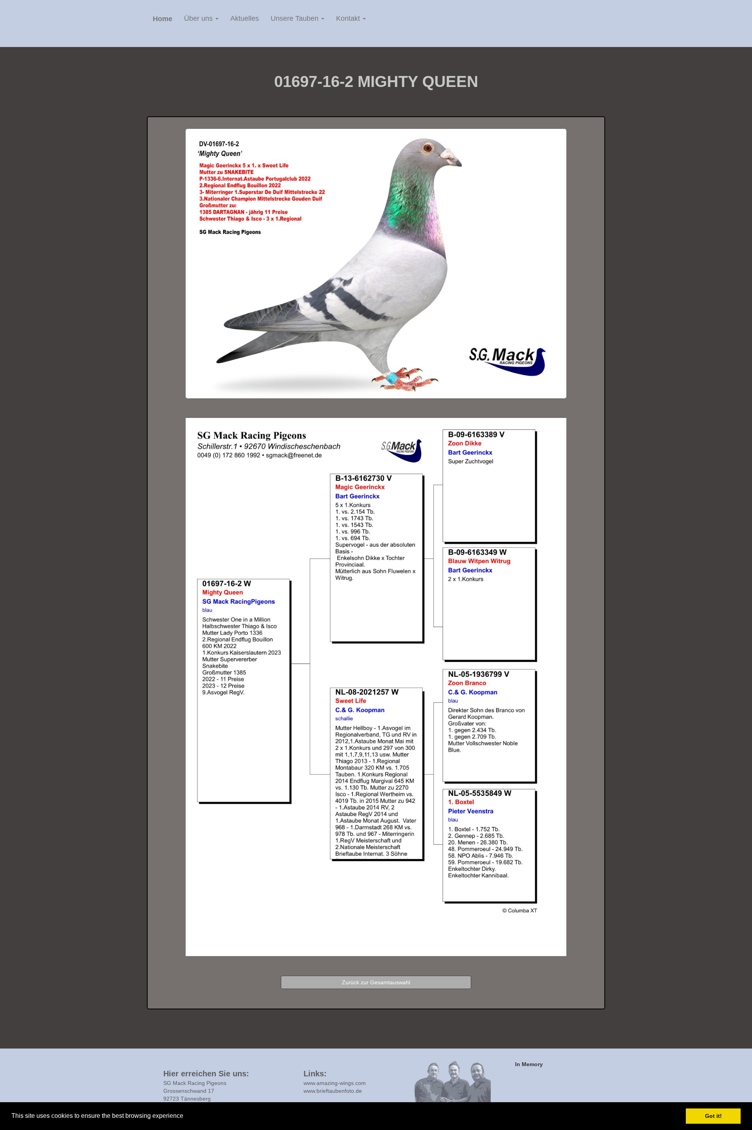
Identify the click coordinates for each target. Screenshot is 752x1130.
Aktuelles (244, 18)
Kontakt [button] (349, 18)
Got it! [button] (713, 1116)
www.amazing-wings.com (335, 1083)
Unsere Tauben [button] (295, 18)
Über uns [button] (199, 18)
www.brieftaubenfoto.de (333, 1091)
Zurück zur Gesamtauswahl (376, 982)
